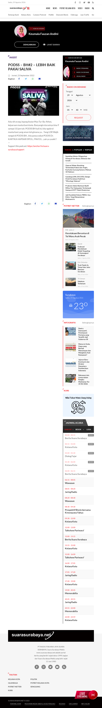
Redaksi (62, 704)
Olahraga (74, 15)
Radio (87, 8)
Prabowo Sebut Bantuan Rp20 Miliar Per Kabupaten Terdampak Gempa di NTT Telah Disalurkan (78, 188)
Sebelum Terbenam (81, 282)
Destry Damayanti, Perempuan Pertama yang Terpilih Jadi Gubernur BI (83, 333)
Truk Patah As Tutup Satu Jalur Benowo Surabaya (84, 268)
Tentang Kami (13, 15)
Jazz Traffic (84, 15)
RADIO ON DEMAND (82, 72)
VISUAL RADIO (80, 76)
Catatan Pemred (39, 15)
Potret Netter (14, 687)
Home (48, 8)
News (55, 8)
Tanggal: (69, 91)
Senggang (35, 687)
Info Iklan (85, 704)
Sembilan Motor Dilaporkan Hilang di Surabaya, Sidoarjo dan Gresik (78, 158)
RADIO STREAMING (82, 68)
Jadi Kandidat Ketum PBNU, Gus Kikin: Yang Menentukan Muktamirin (78, 197)
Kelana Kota (26, 15)
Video (80, 8)
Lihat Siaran (53, 44)
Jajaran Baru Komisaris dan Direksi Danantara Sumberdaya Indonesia (83, 365)
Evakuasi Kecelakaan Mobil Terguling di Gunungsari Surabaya (84, 251)
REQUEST (78, 117)
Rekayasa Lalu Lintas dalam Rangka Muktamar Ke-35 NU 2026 (84, 379)
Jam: (68, 106)
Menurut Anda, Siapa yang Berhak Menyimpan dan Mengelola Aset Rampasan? (84, 349)
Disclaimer (73, 704)
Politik (51, 15)
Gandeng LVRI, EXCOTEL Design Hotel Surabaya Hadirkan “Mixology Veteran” (77, 179)
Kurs (10, 690)
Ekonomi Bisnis (62, 15)
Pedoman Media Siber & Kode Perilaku (40, 704)
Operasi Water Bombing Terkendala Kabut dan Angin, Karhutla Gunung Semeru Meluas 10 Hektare (78, 168)
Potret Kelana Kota (67, 8)
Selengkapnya (88, 206)
